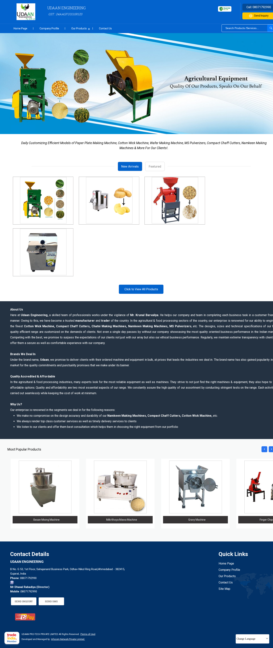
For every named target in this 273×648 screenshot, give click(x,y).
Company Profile (49, 28)
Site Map (224, 589)
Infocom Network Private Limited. (68, 639)
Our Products (79, 28)
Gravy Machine (197, 519)
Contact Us (105, 28)
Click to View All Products (141, 289)
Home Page (20, 28)
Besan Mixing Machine (46, 519)
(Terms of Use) (87, 634)
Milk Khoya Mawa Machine (121, 519)
